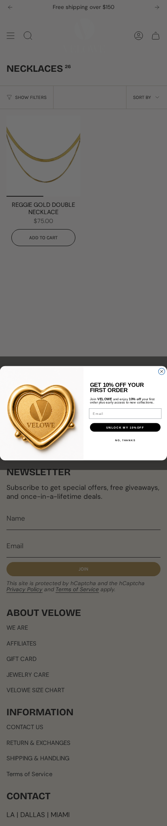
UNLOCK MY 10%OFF (125, 427)
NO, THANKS (125, 439)
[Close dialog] (161, 371)
